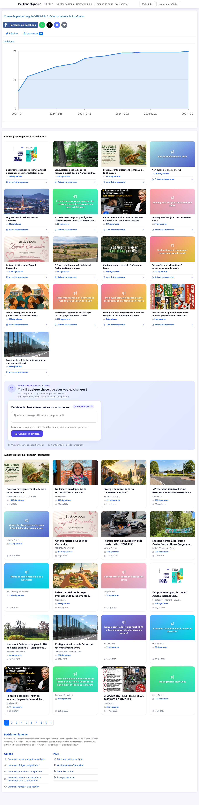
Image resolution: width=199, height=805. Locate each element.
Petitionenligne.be (29, 4)
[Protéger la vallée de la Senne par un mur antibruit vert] (26, 354)
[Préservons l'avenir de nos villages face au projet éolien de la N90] (75, 306)
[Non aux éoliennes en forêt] (172, 161)
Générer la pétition (29, 433)
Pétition (13, 33)
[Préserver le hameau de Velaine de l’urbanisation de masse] (75, 258)
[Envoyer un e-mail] (57, 25)
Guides (8, 753)
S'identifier (147, 4)
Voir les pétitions (65, 4)
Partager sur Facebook (23, 25)
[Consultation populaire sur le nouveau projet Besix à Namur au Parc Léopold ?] (75, 163)
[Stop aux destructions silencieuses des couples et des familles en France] (123, 306)
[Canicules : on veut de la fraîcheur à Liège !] (123, 258)
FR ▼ (50, 4)
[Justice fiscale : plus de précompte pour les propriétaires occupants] (172, 306)
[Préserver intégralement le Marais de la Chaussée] (123, 163)
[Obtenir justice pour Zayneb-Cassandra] (26, 258)
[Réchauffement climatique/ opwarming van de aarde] (172, 258)
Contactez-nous (84, 4)
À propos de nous (104, 4)
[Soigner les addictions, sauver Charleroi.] (26, 211)
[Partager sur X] (49, 25)
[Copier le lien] (64, 25)
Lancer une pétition (168, 4)
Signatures (34, 33)
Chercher (123, 4)
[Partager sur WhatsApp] (42, 25)
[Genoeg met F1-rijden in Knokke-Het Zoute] (172, 211)
